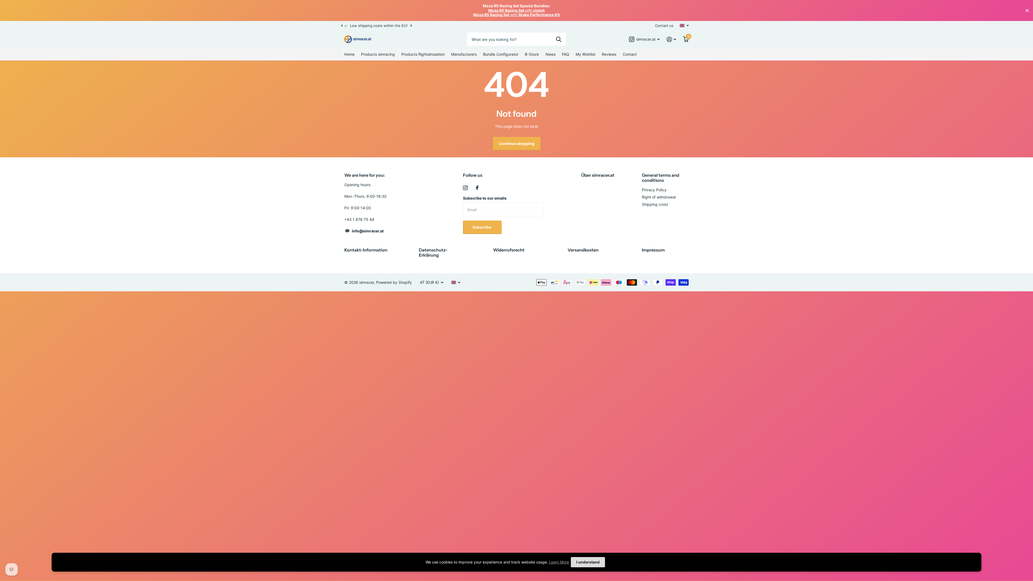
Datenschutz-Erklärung (433, 252)
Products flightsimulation (423, 54)
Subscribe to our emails (485, 198)
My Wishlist (585, 54)
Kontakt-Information (365, 250)
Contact (630, 54)
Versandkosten (583, 250)
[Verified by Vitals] (50, 552)
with (516, 10)
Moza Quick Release (62, 545)
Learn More (559, 562)
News (551, 54)
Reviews (609, 54)
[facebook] (477, 188)
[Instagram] (465, 187)
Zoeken (558, 39)
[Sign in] (671, 39)
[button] (341, 25)
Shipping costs (655, 204)
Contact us (664, 25)
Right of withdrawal (659, 197)
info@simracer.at (368, 231)
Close (1027, 10)
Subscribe (482, 227)
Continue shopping (517, 143)
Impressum (653, 250)
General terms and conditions (660, 177)
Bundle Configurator (500, 54)
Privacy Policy (654, 189)
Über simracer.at (597, 175)
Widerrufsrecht (509, 250)
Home (349, 54)
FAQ (565, 54)
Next (543, 25)
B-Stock (532, 54)
